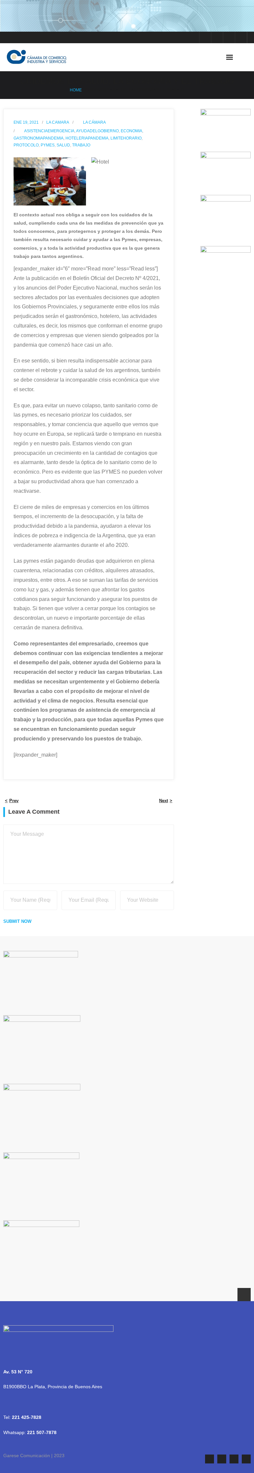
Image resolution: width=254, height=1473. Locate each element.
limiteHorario (126, 138)
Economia (131, 131)
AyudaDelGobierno (97, 131)
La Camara (57, 122)
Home (76, 90)
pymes (48, 145)
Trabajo (81, 145)
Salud (63, 145)
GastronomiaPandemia (39, 138)
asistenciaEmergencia (49, 131)
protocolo (26, 145)
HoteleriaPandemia (86, 138)
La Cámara (94, 122)
